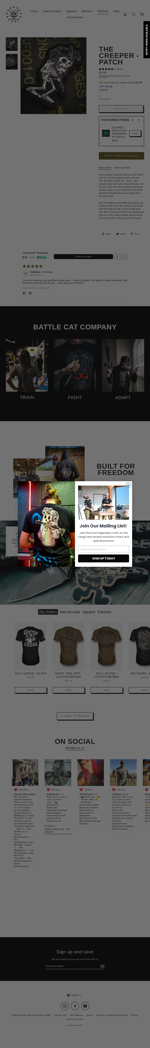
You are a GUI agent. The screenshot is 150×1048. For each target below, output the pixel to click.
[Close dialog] (128, 485)
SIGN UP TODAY (103, 558)
